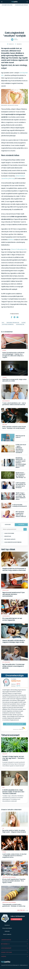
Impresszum (7, 925)
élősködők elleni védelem (21, 5)
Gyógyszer (8, 524)
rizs (3, 322)
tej (3, 828)
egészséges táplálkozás (13, 322)
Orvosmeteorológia (7, 5)
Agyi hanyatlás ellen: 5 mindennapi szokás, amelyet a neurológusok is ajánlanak (13, 666)
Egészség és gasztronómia (9, 877)
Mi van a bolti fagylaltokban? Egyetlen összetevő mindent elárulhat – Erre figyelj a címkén (13, 880)
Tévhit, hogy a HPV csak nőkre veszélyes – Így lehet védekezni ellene (21, 496)
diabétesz (11, 239)
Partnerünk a (16, 729)
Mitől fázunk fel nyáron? (20, 436)
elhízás (23, 322)
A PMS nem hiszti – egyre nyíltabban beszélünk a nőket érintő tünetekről (21, 448)
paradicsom (5, 590)
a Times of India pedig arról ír (18, 249)
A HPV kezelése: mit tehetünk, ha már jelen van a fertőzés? (21, 485)
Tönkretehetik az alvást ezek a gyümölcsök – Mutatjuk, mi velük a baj (13, 905)
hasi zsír (4, 424)
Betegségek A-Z (5, 944)
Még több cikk (21, 910)
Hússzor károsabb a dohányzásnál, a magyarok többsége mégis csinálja (13, 641)
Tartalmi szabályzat (7, 934)
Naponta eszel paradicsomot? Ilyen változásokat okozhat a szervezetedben (13, 594)
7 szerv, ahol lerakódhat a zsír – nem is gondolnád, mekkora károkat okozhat (14, 403)
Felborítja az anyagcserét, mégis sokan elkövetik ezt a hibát (14, 380)
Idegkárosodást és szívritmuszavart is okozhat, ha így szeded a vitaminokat (14, 569)
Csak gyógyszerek (9, 533)
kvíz (3, 787)
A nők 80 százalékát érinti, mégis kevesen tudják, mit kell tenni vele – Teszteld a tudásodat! (13, 791)
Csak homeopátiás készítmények (12, 542)
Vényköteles (7, 536)
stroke (4, 852)
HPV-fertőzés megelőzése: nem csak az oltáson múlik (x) (21, 514)
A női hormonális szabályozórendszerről (19, 505)
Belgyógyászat (6, 400)
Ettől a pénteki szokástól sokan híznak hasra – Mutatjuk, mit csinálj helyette (14, 427)
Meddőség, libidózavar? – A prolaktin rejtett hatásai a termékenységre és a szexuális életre (21, 462)
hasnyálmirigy (6, 616)
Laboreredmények (6, 939)
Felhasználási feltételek (7, 928)
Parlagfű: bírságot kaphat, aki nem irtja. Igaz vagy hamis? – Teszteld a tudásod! (13, 758)
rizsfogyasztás (20, 324)
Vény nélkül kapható (9, 539)
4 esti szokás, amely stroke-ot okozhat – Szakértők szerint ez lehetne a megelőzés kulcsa (14, 855)
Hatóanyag (21, 524)
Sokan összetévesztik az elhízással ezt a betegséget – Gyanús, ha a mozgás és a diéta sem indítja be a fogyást (13, 355)
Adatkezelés (7, 931)
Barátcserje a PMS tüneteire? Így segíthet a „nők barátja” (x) (21, 475)
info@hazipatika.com (24, 965)
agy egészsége (6, 662)
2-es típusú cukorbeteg (8, 324)
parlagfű (4, 753)
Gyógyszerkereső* (6, 948)
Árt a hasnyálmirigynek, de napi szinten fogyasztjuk (12, 619)
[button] (14, 940)
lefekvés (4, 377)
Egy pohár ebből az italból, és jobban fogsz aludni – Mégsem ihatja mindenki (14, 831)
